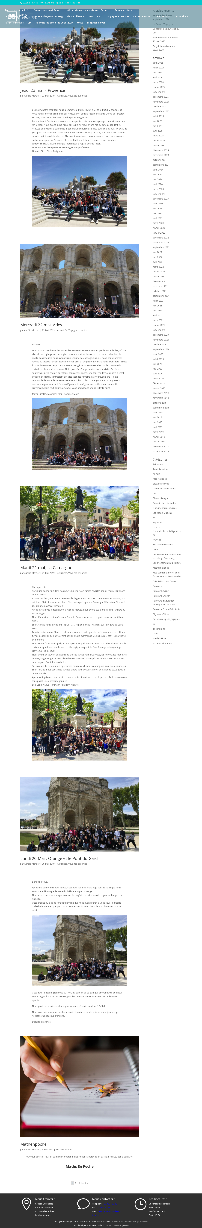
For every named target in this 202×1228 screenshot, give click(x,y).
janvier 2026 (159, 91)
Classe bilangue (161, 498)
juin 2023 (157, 208)
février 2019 (159, 436)
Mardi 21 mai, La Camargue (46, 567)
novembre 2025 (161, 101)
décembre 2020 (161, 334)
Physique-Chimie (161, 614)
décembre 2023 (161, 198)
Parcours (157, 586)
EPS (155, 517)
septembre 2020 (161, 349)
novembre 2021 (161, 286)
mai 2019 (157, 422)
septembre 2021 (161, 295)
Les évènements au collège (167, 562)
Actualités (62, 95)
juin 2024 (157, 174)
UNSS (80, 22)
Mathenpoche (33, 1144)
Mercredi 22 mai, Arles (41, 325)
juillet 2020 (158, 359)
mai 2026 (157, 72)
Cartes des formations (164, 488)
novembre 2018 (161, 451)
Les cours (94, 16)
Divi (127, 1225)
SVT (155, 623)
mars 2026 (158, 82)
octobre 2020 (159, 344)
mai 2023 (157, 213)
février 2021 (159, 324)
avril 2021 (158, 315)
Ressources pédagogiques (166, 618)
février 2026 (159, 86)
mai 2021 (157, 310)
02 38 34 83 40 (110, 1203)
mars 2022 (158, 266)
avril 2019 (158, 427)
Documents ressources (165, 507)
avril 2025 (158, 130)
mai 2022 (157, 257)
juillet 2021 (158, 300)
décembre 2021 (161, 281)
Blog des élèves (96, 22)
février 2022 (159, 271)
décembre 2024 (161, 150)
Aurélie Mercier (31, 95)
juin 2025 (157, 121)
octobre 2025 (159, 106)
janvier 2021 (159, 329)
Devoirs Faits (163, 16)
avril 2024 (158, 184)
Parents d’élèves (14, 22)
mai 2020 (157, 368)
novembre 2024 (161, 154)
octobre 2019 (159, 402)
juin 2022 (157, 252)
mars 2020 (158, 378)
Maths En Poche (80, 1166)
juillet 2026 (158, 67)
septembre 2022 (161, 247)
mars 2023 (158, 222)
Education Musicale (162, 512)
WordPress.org (116, 1225)
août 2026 (158, 62)
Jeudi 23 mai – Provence (42, 90)
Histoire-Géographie (163, 544)
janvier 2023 (159, 232)
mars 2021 (158, 320)
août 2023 (158, 203)
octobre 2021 (159, 291)
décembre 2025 (161, 96)
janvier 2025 (159, 145)
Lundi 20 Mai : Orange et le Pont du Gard (59, 858)
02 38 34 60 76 (103, 1207)
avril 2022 (158, 261)
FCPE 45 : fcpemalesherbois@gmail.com (167, 531)
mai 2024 (157, 179)
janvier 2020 (159, 388)
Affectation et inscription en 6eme (87, 10)
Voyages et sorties (118, 16)
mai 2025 (157, 125)
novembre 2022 (161, 242)
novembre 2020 (161, 339)
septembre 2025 (161, 111)
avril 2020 (158, 373)
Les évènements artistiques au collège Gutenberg (34, 16)
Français (157, 539)
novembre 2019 (161, 397)
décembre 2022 (161, 237)
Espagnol (157, 522)
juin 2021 (157, 305)
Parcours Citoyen (161, 595)
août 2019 (158, 412)
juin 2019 (157, 417)
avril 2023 (158, 218)
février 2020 (159, 383)
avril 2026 (158, 77)
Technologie (159, 628)
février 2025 (159, 140)
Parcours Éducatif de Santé (166, 609)
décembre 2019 (161, 392)
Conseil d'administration (165, 503)
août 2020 (158, 354)
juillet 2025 (158, 116)
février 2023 (159, 227)
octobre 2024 (159, 159)
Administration (123, 10)
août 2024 (158, 169)
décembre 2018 (161, 446)
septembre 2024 (161, 164)
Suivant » (83, 1183)
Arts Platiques (160, 478)
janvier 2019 (159, 441)
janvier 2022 (159, 276)
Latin (155, 549)
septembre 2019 (161, 407)
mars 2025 (158, 135)
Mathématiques (64, 1149)
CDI (30, 22)
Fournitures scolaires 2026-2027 (54, 22)
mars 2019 (158, 431)
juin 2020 (157, 363)
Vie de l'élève (159, 638)
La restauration (142, 16)
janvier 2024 (159, 193)
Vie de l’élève (74, 16)
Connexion (143, 1221)
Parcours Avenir (161, 590)
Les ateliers (181, 16)
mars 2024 (158, 189)
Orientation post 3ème (46, 10)
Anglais (156, 473)
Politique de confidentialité (124, 1221)
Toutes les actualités (17, 10)
